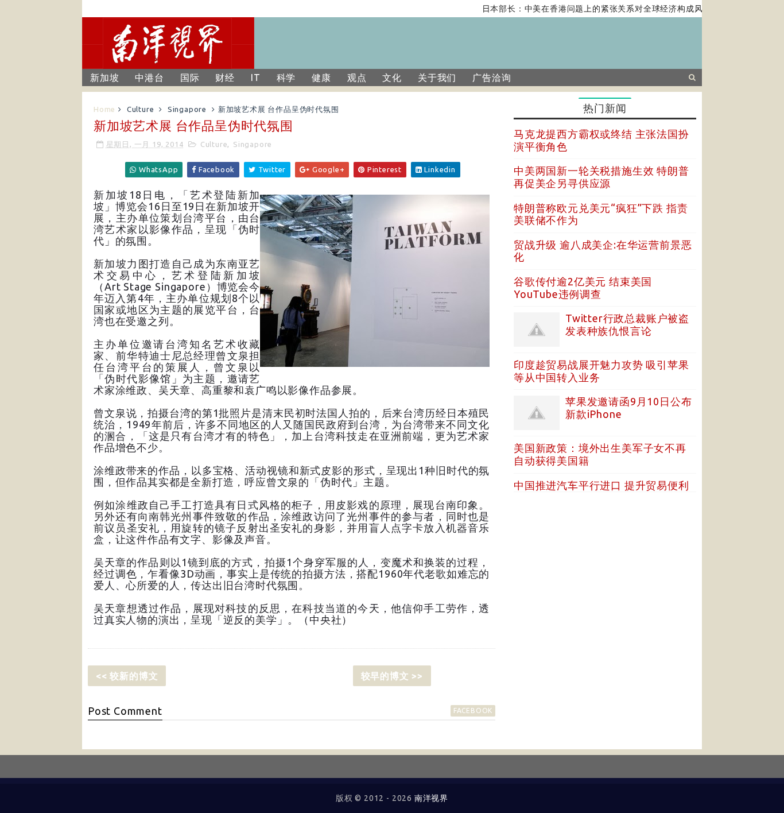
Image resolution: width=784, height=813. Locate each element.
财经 (225, 77)
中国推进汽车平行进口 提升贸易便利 (601, 485)
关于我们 (437, 77)
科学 (286, 77)
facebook (472, 710)
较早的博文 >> (392, 676)
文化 (392, 77)
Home (104, 109)
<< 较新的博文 (127, 676)
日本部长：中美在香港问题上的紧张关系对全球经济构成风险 (584, 8)
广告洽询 (491, 77)
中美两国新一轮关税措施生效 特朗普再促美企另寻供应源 (601, 177)
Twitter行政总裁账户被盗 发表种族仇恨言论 (627, 324)
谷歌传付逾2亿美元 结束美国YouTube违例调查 (583, 288)
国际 (190, 77)
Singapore (187, 109)
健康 (321, 77)
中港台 (149, 77)
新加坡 (104, 77)
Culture (140, 109)
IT (256, 77)
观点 (357, 77)
